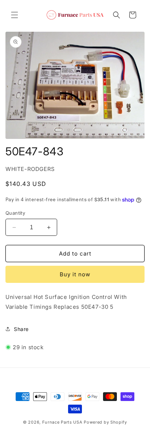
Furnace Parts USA (62, 422)
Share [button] (21, 329)
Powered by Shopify (105, 422)
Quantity (15, 213)
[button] (15, 15)
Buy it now (75, 274)
